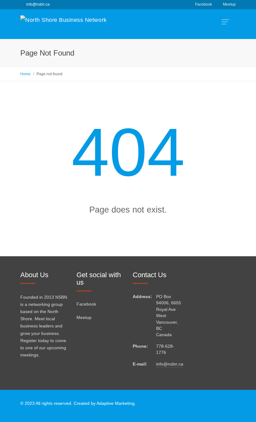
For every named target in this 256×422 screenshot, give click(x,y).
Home (25, 74)
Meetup (229, 4)
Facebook (203, 4)
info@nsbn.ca (169, 364)
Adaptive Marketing (115, 403)
